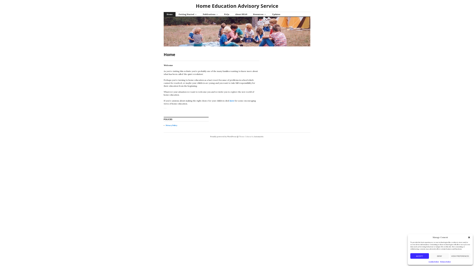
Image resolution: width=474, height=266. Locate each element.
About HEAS (241, 14)
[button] (469, 237)
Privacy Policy (445, 262)
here (232, 101)
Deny (439, 256)
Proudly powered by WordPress (223, 137)
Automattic (259, 137)
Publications (209, 14)
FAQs (226, 14)
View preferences (460, 256)
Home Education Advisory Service (237, 5)
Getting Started (186, 14)
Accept (419, 256)
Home (170, 14)
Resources (258, 14)
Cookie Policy (434, 262)
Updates (276, 14)
